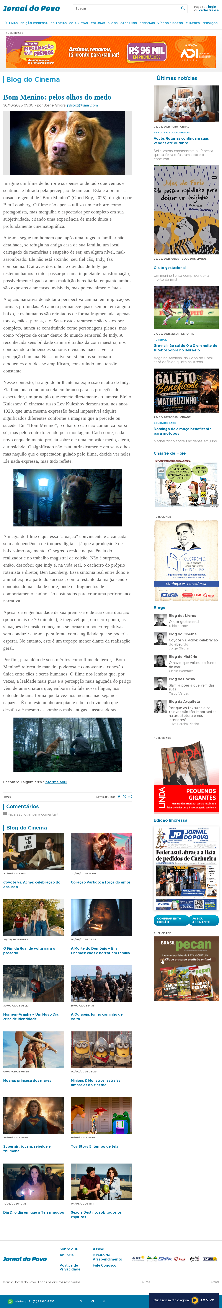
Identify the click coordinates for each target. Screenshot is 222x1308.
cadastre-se (209, 10)
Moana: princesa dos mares (27, 1080)
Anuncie (67, 1255)
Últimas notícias (177, 78)
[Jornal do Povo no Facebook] (93, 1301)
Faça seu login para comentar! (32, 814)
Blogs (113, 23)
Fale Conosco (104, 1265)
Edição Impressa (34, 23)
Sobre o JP (69, 1249)
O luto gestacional (170, 268)
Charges (193, 23)
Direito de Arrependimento (107, 1257)
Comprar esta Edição (169, 920)
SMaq (215, 1282)
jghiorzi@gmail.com (82, 105)
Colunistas (78, 23)
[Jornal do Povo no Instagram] (105, 1301)
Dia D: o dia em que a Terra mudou (33, 1212)
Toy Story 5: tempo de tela (94, 1146)
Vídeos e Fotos (170, 23)
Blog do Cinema (26, 828)
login (212, 6)
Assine (98, 1249)
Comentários (22, 806)
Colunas (98, 23)
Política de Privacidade (70, 1267)
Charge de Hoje (170, 453)
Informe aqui (56, 782)
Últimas (11, 23)
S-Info (146, 1282)
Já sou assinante (201, 920)
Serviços (209, 23)
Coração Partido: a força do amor (101, 882)
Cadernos (128, 23)
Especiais (147, 23)
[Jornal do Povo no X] (82, 1301)
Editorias (59, 23)
